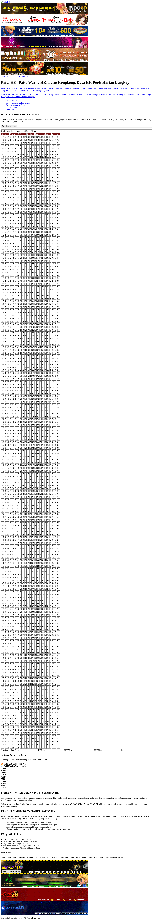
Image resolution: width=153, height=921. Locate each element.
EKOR (96, 750)
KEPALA (68, 750)
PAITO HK (5, 77)
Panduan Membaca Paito (15, 105)
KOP (40, 750)
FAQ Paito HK (11, 107)
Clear (3, 126)
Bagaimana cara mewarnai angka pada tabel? (20, 841)
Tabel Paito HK (12, 101)
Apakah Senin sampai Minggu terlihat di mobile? (21, 848)
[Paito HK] (5, 2)
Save (9, 126)
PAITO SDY (15, 77)
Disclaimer (10, 109)
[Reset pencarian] (122, 750)
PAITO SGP (25, 77)
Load (14, 126)
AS (15, 750)
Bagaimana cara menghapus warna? (16, 844)
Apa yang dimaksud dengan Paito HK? (18, 839)
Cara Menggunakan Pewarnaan (18, 103)
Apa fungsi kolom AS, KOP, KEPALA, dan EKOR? (23, 846)
